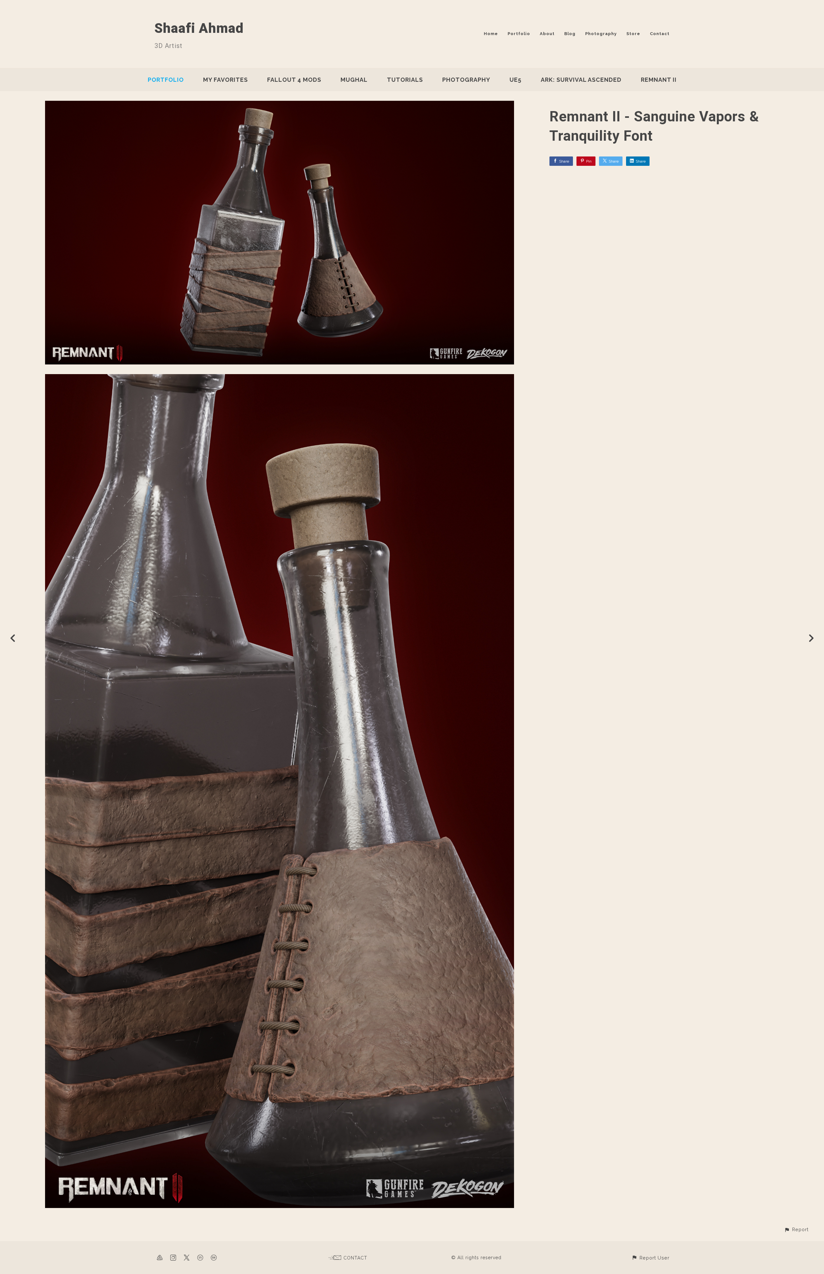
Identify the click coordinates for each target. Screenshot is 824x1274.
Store (633, 33)
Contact (660, 33)
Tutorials (405, 79)
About (547, 33)
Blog (570, 33)
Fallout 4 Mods (294, 79)
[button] (796, 1229)
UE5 (515, 79)
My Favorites (225, 79)
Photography (601, 33)
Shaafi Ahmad (199, 28)
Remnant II (659, 79)
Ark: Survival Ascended (581, 79)
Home (491, 33)
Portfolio (519, 33)
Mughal (354, 79)
